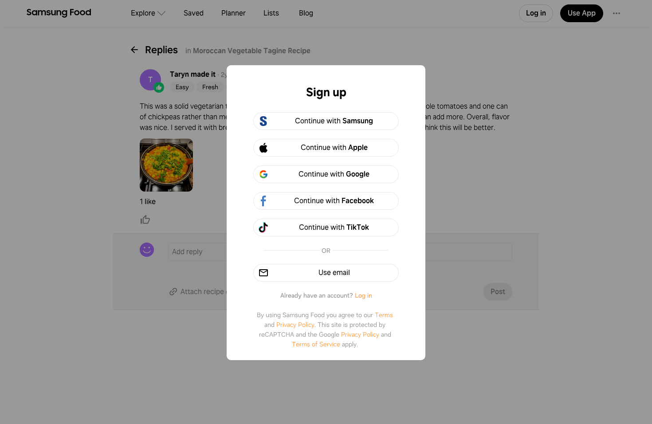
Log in (363, 295)
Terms (384, 315)
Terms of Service (316, 344)
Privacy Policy (295, 325)
